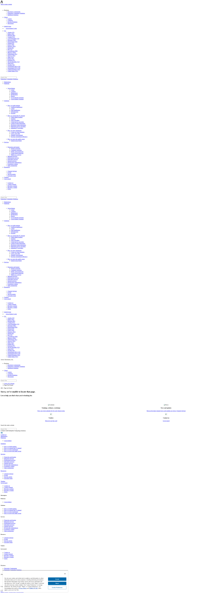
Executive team (12, 176)
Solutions (6, 100)
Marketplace (7, 82)
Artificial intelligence (16, 107)
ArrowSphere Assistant (17, 99)
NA (5, 31)
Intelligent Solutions (13, 15)
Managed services (12, 156)
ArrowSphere (11, 88)
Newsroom (11, 23)
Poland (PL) (11, 58)
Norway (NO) (11, 55)
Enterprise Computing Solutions (16, 13)
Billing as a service (16, 155)
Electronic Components (14, 11)
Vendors (13, 119)
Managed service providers (18, 126)
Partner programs (15, 148)
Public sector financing (17, 151)
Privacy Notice (23, 588)
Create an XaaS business (17, 132)
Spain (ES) (10, 63)
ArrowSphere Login (11, 28)
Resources (7, 167)
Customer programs (16, 150)
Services (6, 142)
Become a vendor (12, 187)
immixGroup (7, 26)
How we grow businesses (14, 130)
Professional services (13, 158)
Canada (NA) (11, 37)
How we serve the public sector (16, 139)
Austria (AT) (11, 32)
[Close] (65, 574)
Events (9, 172)
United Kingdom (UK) (14, 69)
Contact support (12, 184)
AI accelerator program (17, 97)
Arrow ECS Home (9, 383)
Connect (13, 91)
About (6, 17)
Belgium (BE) (11, 35)
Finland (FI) (11, 43)
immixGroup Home (16, 140)
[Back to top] (1, 593)
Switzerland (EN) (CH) (14, 68)
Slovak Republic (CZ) (14, 62)
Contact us (10, 183)
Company (10, 20)
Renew (13, 96)
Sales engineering (12, 165)
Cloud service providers (17, 122)
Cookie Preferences (57, 587)
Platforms (6, 83)
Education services (13, 159)
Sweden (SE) (11, 65)
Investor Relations (12, 22)
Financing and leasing (13, 147)
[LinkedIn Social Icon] (2, 433)
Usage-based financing (17, 153)
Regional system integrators (18, 125)
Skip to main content (6, 4)
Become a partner (12, 186)
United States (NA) (13, 71)
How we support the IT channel (16, 115)
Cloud (12, 90)
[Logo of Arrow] (5, 6)
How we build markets (14, 105)
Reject (57, 583)
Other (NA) (11, 57)
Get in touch (7, 179)
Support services (12, 161)
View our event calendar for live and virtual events (51, 411)
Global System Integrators (18, 123)
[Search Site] (2, 75)
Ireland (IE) (11, 48)
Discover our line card (51, 421)
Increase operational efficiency (19, 136)
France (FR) (11, 45)
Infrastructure (14, 111)
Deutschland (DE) (12, 41)
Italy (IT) (10, 49)
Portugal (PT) (11, 60)
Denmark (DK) (12, 40)
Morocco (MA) (12, 52)
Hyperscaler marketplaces (14, 162)
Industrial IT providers (17, 128)
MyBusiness (14, 94)
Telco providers (15, 120)
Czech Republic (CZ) (13, 38)
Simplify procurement (17, 135)
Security (13, 113)
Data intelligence (15, 110)
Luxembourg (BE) (13, 51)
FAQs (9, 189)
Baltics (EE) (11, 34)
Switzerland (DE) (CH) (14, 66)
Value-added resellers (17, 117)
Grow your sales (15, 133)
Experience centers (13, 164)
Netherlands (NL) (12, 54)
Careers (10, 19)
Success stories (12, 174)
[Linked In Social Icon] (2, 589)
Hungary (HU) (12, 46)
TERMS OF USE (33, 588)
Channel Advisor (12, 171)
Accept (57, 579)
